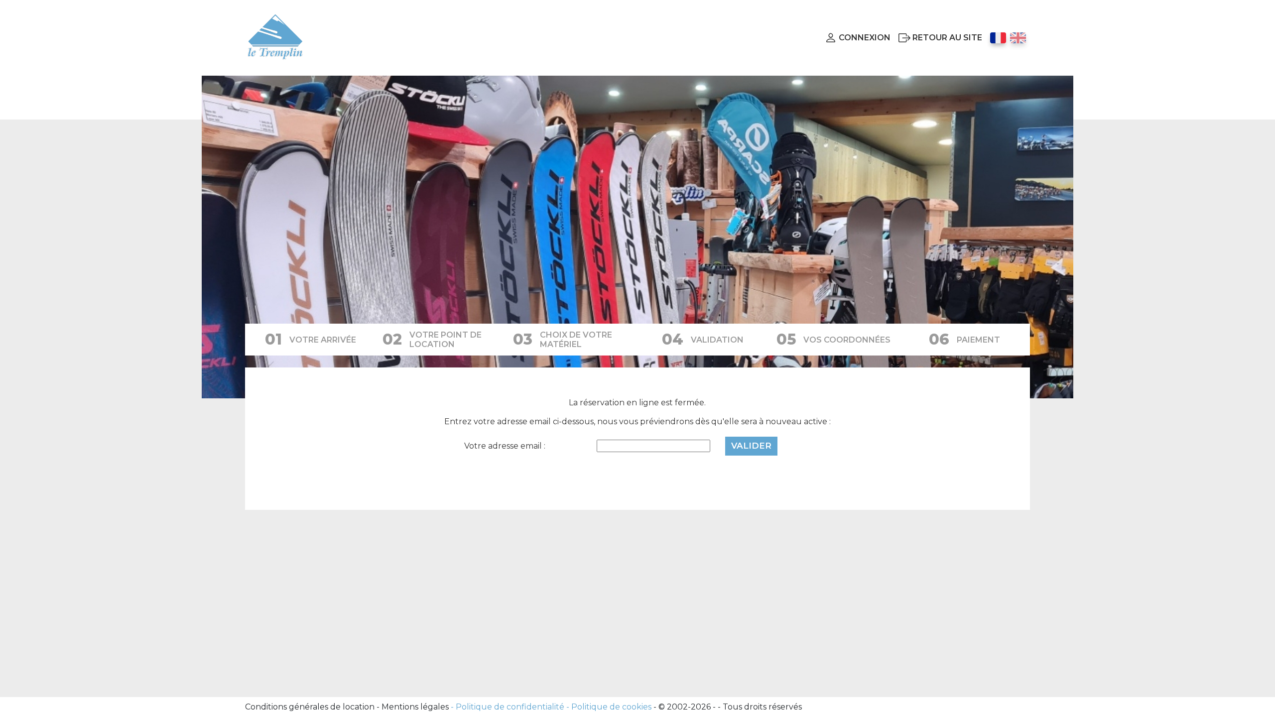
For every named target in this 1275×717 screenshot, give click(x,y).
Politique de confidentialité (510, 707)
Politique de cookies (611, 707)
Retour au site (947, 37)
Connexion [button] (865, 37)
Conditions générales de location (310, 707)
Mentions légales (415, 707)
